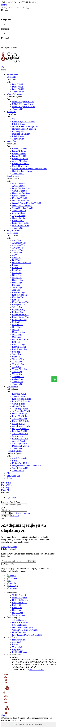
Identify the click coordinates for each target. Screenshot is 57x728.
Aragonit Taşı (18, 248)
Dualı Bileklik (18, 89)
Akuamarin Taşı (19, 243)
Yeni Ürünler (12, 74)
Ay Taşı (15, 255)
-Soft (16, 724)
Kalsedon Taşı (18, 292)
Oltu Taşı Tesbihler (20, 201)
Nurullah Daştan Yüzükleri (24, 129)
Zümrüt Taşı (17, 381)
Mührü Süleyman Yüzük (23, 101)
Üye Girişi (11, 497)
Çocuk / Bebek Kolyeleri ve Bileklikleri (29, 168)
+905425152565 (36, 669)
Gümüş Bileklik (19, 404)
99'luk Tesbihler (19, 183)
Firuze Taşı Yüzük (20, 438)
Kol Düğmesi (18, 131)
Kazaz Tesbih (18, 220)
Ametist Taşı (17, 250)
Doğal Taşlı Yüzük (20, 446)
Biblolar (15, 461)
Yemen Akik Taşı (19, 369)
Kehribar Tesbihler (20, 198)
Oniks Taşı (17, 334)
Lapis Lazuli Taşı (19, 319)
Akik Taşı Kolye (19, 418)
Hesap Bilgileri (13, 475)
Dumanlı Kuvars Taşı (21, 262)
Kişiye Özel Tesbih (20, 223)
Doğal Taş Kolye (19, 414)
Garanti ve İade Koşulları (23, 627)
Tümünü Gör (18, 92)
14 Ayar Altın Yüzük (21, 411)
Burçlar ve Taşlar (19, 602)
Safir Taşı (16, 352)
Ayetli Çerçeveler (19, 458)
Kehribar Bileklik (19, 431)
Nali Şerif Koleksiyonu (22, 171)
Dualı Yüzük (17, 84)
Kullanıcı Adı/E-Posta (10, 502)
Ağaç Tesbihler (18, 215)
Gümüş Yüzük (18, 406)
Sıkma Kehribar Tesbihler (23, 208)
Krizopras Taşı (18, 305)
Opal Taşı (16, 337)
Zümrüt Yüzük (18, 396)
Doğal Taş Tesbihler (21, 188)
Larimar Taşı (17, 312)
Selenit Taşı (17, 307)
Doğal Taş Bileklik (20, 428)
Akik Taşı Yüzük (19, 443)
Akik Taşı (16, 240)
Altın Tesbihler (18, 186)
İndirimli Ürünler (19, 652)
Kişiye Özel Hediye (20, 463)
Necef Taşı (17, 327)
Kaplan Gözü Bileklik (21, 399)
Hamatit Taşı (17, 280)
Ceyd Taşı (16, 257)
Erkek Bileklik (18, 124)
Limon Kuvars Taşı (20, 317)
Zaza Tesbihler (18, 213)
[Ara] (28, 8)
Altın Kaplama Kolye (21, 426)
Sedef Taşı (16, 354)
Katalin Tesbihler (19, 196)
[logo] (28, 57)
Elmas (15, 265)
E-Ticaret (21, 724)
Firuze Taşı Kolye (20, 416)
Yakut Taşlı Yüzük (20, 409)
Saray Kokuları (13, 230)
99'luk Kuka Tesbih (20, 225)
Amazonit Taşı (18, 245)
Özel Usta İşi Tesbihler (22, 205)
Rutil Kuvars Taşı (20, 349)
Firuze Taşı (17, 267)
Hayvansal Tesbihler (21, 193)
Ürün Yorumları (19, 632)
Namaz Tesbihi (18, 218)
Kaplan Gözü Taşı (20, 295)
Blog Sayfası (17, 649)
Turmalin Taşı (18, 364)
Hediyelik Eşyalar (14, 451)
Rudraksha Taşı (19, 347)
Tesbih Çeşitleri (13, 176)
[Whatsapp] (12, 585)
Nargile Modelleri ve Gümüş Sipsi (27, 466)
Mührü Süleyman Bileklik (23, 106)
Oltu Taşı (16, 329)
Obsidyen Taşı (18, 332)
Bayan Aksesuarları (20, 163)
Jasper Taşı (17, 287)
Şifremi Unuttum (23, 513)
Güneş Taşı (17, 275)
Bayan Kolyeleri (19, 151)
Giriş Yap (5, 488)
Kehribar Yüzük (19, 394)
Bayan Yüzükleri (19, 148)
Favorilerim (6, 483)
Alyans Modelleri (19, 161)
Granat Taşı (17, 272)
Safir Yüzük (17, 436)
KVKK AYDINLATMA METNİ (27, 635)
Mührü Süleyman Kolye (22, 104)
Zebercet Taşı (18, 376)
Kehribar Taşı (18, 297)
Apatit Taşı (17, 253)
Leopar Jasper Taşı (20, 314)
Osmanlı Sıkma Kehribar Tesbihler (27, 203)
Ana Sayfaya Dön (9, 546)
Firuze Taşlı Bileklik (21, 401)
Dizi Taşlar (17, 260)
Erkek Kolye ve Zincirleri (23, 121)
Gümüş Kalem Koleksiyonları (25, 126)
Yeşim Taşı (17, 371)
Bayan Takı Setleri (20, 158)
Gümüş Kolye (18, 423)
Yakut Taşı (16, 366)
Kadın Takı (11, 141)
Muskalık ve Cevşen (21, 134)
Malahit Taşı (17, 322)
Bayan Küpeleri (19, 153)
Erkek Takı (11, 111)
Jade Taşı (16, 290)
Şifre (3, 507)
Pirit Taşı (16, 342)
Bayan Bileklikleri (20, 156)
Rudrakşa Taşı (18, 344)
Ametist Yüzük (18, 441)
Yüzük (15, 119)
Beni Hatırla (10, 513)
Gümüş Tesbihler (19, 191)
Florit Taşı (16, 270)
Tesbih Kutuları (19, 210)
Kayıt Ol (5, 490)
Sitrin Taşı (16, 357)
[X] (9, 580)
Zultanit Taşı (17, 379)
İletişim (10, 478)
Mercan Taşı (17, 324)
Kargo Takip (6, 485)
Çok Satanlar (12, 386)
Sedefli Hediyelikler (21, 468)
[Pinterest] (11, 575)
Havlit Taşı (17, 282)
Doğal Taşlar (12, 233)
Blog (9, 473)
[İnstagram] (12, 588)
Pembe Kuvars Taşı (20, 339)
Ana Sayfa (16, 642)
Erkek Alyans (18, 136)
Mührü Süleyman (14, 94)
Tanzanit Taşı (18, 359)
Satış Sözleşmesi (19, 625)
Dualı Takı (11, 77)
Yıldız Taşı (17, 374)
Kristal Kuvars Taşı (20, 302)
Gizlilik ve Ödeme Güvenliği (24, 630)
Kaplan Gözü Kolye (21, 421)
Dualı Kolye (17, 87)
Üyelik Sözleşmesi (20, 622)
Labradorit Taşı (18, 309)
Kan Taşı (16, 300)
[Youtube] (11, 583)
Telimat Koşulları (19, 620)
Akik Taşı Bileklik (20, 433)
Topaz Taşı (17, 361)
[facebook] (12, 578)
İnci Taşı (16, 285)
